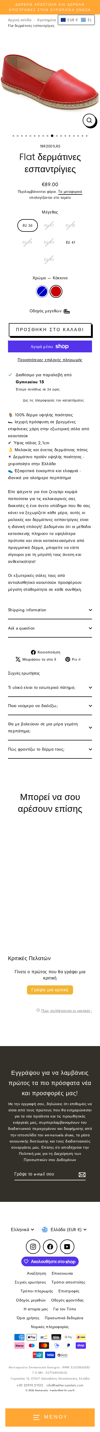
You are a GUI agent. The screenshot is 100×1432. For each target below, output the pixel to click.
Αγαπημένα (46, 20)
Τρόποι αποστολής (68, 1282)
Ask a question (21, 628)
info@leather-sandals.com (64, 1385)
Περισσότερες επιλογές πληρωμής (50, 360)
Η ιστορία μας (36, 1309)
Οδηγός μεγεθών (31, 1300)
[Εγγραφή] (81, 1174)
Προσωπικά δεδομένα (64, 1318)
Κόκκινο (56, 291)
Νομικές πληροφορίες (50, 1326)
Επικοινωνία (62, 1273)
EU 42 (49, 259)
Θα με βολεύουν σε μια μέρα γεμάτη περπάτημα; (43, 727)
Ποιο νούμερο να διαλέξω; (33, 706)
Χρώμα (50, 278)
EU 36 (28, 225)
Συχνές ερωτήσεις (30, 1282)
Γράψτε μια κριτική (49, 990)
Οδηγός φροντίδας (67, 1300)
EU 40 (49, 242)
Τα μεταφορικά (70, 191)
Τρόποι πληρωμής (37, 1291)
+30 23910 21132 (30, 1385)
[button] (76, 20)
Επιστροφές (68, 1291)
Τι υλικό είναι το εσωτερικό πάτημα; (41, 687)
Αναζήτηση (36, 1273)
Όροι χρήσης (28, 1318)
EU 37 (49, 225)
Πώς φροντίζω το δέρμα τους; (36, 749)
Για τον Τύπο (64, 1309)
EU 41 (70, 242)
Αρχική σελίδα (19, 20)
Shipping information (27, 610)
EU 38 (70, 225)
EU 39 (27, 242)
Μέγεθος (50, 212)
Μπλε (42, 291)
